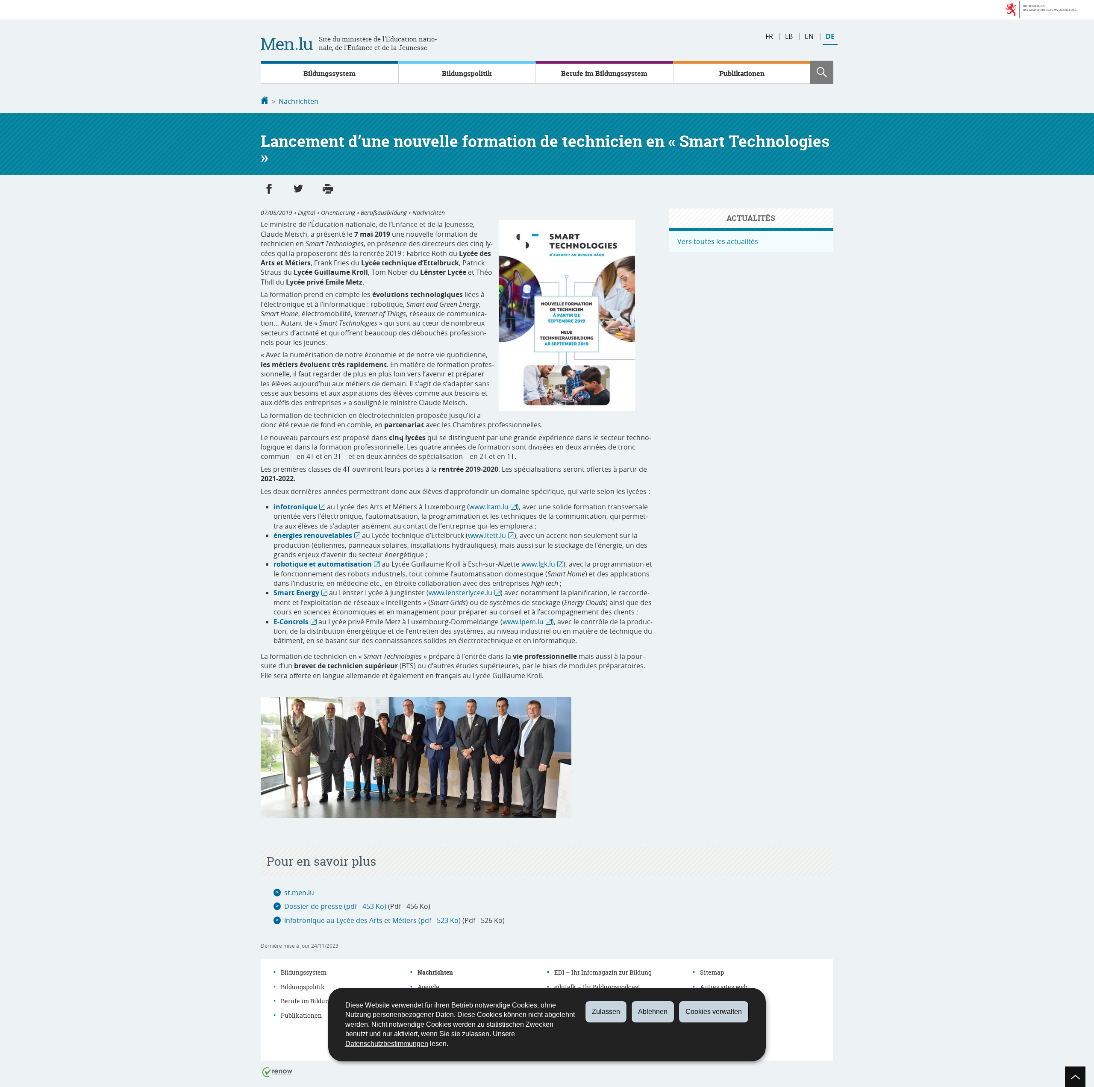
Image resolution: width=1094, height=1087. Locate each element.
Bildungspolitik (467, 73)
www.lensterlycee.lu (460, 592)
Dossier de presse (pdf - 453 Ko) (335, 906)
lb (789, 36)
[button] (821, 72)
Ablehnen (653, 1011)
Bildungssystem (329, 73)
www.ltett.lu (487, 535)
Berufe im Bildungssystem (604, 73)
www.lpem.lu (523, 621)
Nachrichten (298, 101)
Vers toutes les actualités (717, 241)
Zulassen (606, 1011)
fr (769, 36)
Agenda (428, 987)
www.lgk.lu (538, 564)
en (809, 36)
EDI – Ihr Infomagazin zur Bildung (603, 972)
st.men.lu (299, 892)
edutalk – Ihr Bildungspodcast (597, 987)
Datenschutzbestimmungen (386, 1043)
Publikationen (742, 73)
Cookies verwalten (713, 1011)
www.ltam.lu (489, 506)
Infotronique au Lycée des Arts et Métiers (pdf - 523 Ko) (372, 920)
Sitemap (712, 972)
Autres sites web (723, 987)
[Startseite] (264, 101)
